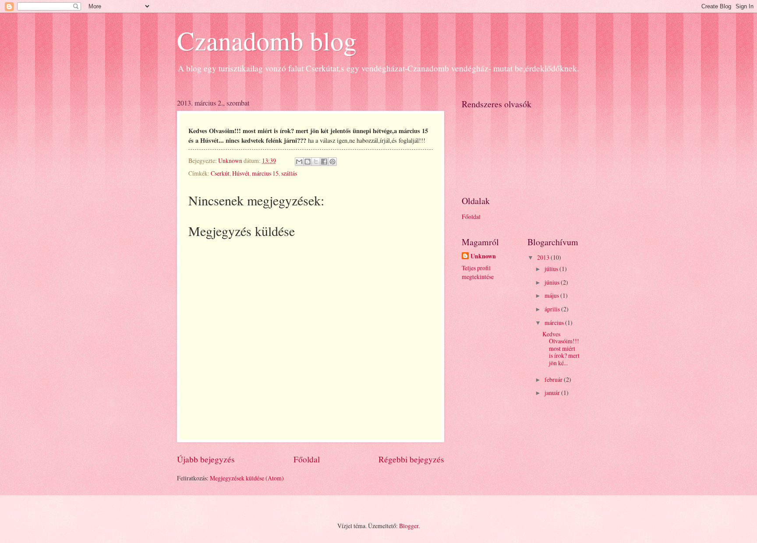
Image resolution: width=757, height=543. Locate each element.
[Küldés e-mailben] (299, 161)
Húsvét (240, 173)
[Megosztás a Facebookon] (324, 161)
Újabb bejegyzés (206, 459)
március (555, 322)
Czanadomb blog (267, 40)
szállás (289, 173)
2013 (544, 257)
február (554, 379)
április (553, 309)
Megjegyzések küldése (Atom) (247, 478)
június (553, 282)
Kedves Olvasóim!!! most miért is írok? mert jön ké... (561, 348)
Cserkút (220, 173)
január (553, 392)
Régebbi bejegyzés (411, 459)
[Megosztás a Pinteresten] (332, 161)
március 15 (265, 173)
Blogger (408, 526)
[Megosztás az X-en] (315, 161)
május (552, 295)
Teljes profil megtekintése (478, 272)
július (552, 268)
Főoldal (307, 459)
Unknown (483, 256)
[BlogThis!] (307, 161)
